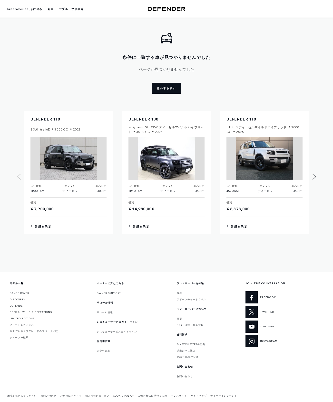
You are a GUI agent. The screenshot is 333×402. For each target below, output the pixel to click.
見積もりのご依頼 (187, 357)
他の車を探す (166, 88)
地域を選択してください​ (22, 395)
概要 (179, 293)
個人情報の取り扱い (97, 395)
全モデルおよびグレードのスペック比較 (34, 331)
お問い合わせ (185, 376)
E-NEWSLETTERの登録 (191, 344)
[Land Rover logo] (166, 9)
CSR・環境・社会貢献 (190, 325)
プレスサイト (179, 395)
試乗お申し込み (186, 350)
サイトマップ (199, 395)
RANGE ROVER (19, 293)
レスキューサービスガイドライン (117, 331)
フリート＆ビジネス (22, 324)
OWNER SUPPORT (109, 293)
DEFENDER (17, 305)
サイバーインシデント (223, 395)
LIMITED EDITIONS (22, 318)
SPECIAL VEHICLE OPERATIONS (31, 312)
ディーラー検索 (19, 337)
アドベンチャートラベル (191, 299)
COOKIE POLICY (123, 395)
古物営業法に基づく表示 (152, 395)
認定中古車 (103, 350)
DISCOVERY (17, 299)
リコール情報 (105, 312)
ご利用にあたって (71, 395)
